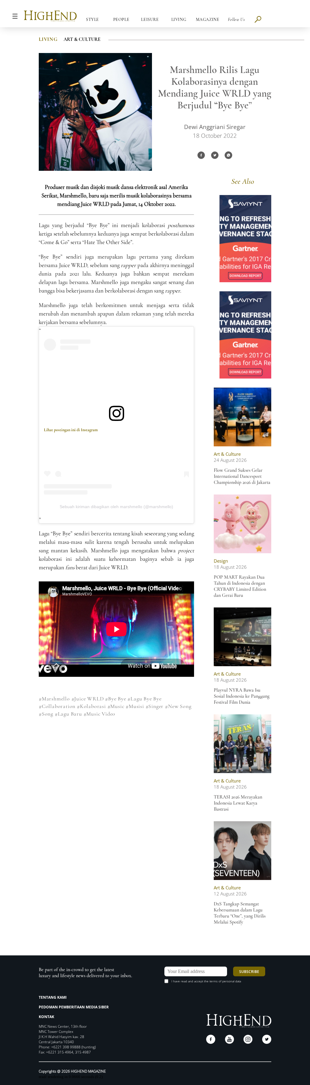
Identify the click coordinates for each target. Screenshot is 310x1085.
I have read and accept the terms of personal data (206, 981)
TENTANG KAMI (53, 997)
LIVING (48, 39)
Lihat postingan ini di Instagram (71, 429)
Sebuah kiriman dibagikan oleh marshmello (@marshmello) (116, 506)
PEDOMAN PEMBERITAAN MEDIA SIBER (74, 1007)
